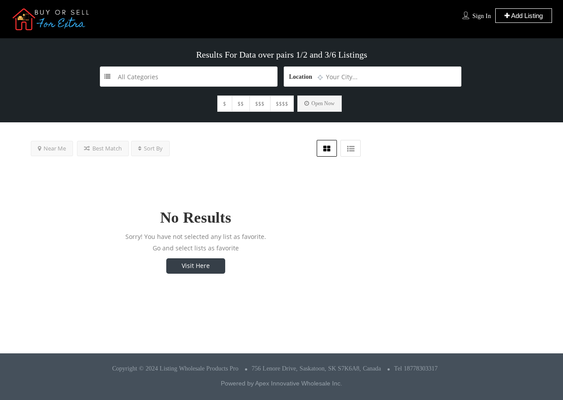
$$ (241, 103)
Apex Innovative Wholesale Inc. (298, 383)
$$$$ (282, 103)
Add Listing (526, 15)
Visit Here (196, 265)
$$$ (259, 103)
